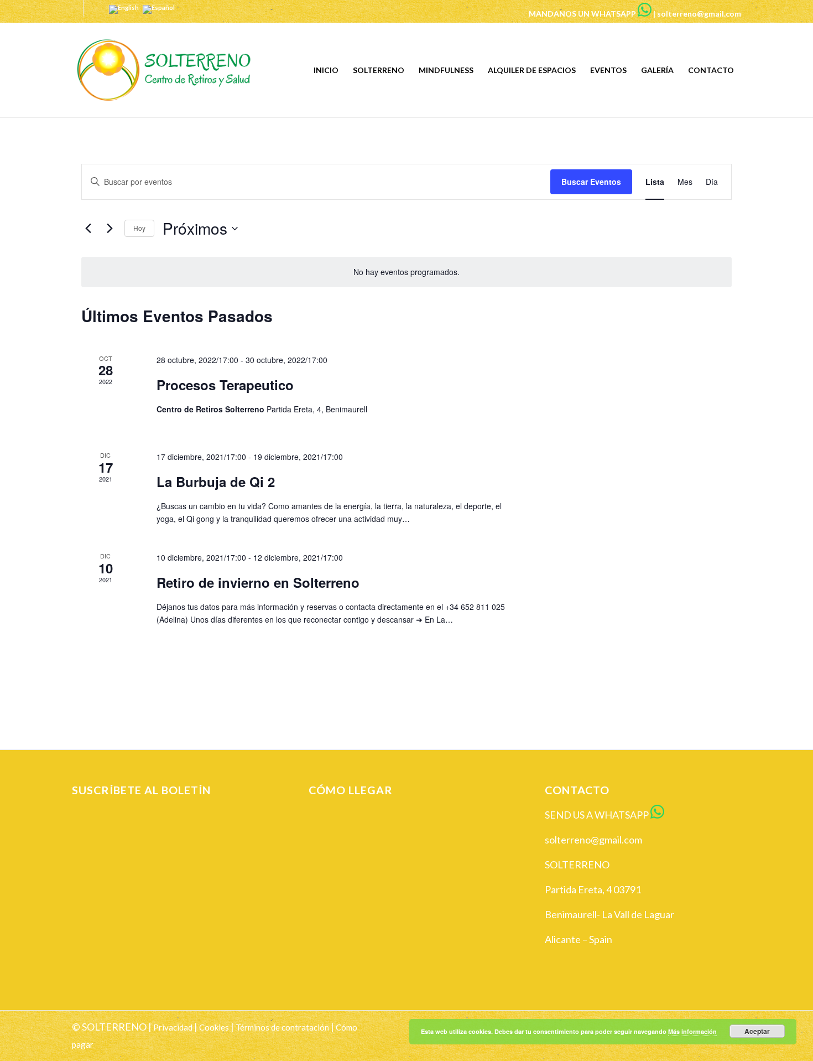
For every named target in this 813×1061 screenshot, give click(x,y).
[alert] (406, 272)
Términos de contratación (282, 1027)
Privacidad (172, 1027)
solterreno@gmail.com (699, 13)
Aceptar (757, 1031)
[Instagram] (92, 8)
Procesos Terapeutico (225, 384)
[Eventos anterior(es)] (88, 228)
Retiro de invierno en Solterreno (258, 582)
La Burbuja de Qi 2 (216, 481)
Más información (692, 1031)
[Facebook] (75, 8)
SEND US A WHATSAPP (597, 815)
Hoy (139, 227)
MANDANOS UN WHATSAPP (582, 13)
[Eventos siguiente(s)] (109, 228)
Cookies (214, 1027)
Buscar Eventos (591, 181)
